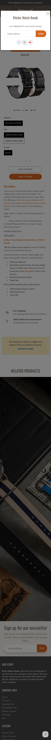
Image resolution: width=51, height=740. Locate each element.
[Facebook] (19, 42)
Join (41, 33)
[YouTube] (30, 42)
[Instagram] (24, 42)
